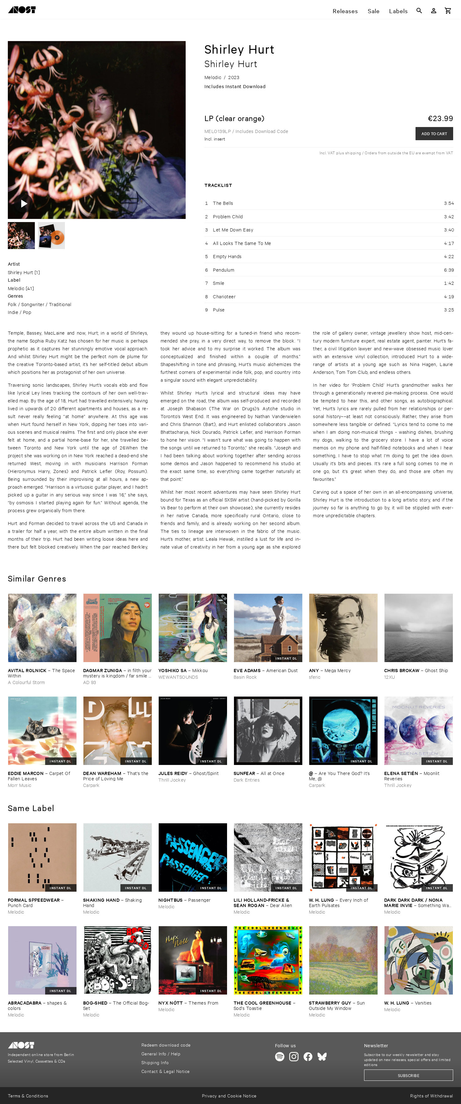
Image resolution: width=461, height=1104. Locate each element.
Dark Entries (247, 780)
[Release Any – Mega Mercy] (343, 627)
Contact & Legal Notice (165, 1071)
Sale (374, 10)
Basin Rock (245, 677)
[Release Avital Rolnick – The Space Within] (42, 627)
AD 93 (89, 682)
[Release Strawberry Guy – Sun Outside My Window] (343, 960)
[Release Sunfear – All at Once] (268, 730)
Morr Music (19, 785)
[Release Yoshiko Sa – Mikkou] (192, 627)
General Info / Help (160, 1053)
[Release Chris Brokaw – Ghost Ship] (418, 627)
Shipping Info (155, 1062)
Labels (398, 10)
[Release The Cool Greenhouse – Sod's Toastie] (268, 960)
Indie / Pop (19, 312)
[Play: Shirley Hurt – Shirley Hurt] (23, 203)
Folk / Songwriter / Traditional (39, 304)
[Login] (433, 11)
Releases (345, 10)
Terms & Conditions (28, 1095)
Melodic (16, 288)
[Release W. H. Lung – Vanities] (418, 960)
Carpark (91, 785)
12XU (389, 677)
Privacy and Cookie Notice (229, 1095)
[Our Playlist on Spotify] (279, 1056)
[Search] (419, 11)
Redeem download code (166, 1045)
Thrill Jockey (172, 780)
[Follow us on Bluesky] (322, 1056)
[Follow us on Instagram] (294, 1056)
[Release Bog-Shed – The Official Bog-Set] (117, 960)
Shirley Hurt (20, 272)
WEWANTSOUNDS (178, 677)
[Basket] (448, 11)
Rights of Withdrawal (431, 1095)
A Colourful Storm (26, 682)
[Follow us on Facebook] (308, 1056)
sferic (315, 677)
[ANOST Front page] (23, 11)
